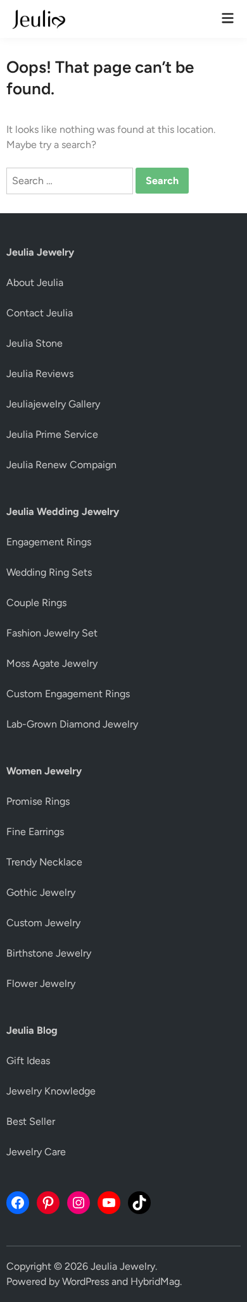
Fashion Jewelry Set (52, 633)
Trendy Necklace (44, 862)
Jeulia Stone (34, 343)
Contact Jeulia (39, 313)
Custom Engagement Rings (68, 694)
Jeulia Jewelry (123, 1266)
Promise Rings (38, 801)
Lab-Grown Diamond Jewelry (72, 724)
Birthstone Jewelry (48, 953)
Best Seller (30, 1121)
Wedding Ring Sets (49, 572)
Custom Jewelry (43, 923)
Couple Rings (36, 603)
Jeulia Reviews (39, 374)
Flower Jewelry (40, 983)
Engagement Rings (48, 542)
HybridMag (155, 1281)
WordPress (85, 1281)
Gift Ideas (28, 1061)
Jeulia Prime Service (52, 434)
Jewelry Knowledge (51, 1091)
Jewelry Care (36, 1152)
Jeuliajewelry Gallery (53, 404)
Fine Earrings (35, 832)
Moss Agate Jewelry (52, 663)
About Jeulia (34, 282)
